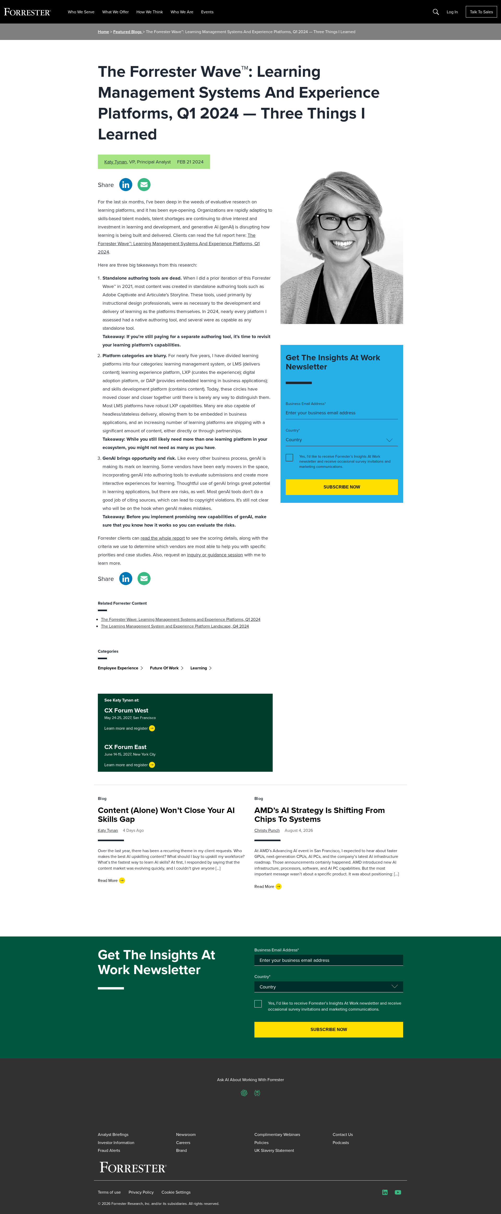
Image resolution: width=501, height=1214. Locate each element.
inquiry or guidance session (215, 554)
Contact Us (343, 1134)
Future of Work (164, 668)
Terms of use (109, 1192)
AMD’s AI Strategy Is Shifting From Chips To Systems (319, 814)
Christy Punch (267, 830)
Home (103, 32)
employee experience (118, 668)
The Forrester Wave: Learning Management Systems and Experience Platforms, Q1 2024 (180, 619)
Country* (293, 430)
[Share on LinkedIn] (125, 184)
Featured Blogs (128, 32)
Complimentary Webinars (277, 1134)
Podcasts (341, 1142)
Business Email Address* (306, 403)
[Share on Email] (144, 184)
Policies (261, 1142)
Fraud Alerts (109, 1150)
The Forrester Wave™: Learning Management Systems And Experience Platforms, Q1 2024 (179, 243)
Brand (181, 1150)
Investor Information (116, 1142)
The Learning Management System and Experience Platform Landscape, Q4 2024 (175, 626)
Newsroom (186, 1134)
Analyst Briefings (113, 1134)
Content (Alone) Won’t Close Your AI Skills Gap (166, 814)
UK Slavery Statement (274, 1150)
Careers (183, 1142)
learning (198, 668)
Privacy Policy (141, 1192)
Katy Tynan (115, 161)
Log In (452, 12)
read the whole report (163, 538)
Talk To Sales (481, 12)
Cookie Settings (176, 1192)
